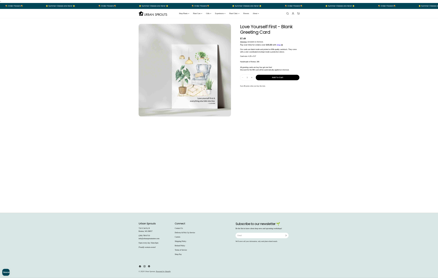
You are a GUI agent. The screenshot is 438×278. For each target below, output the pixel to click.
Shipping (243, 42)
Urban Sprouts (150, 271)
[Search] (287, 13)
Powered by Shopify (163, 271)
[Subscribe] (286, 235)
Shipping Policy (180, 241)
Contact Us (179, 228)
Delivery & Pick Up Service (185, 233)
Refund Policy (180, 246)
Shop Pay (178, 254)
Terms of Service (181, 250)
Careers (177, 237)
